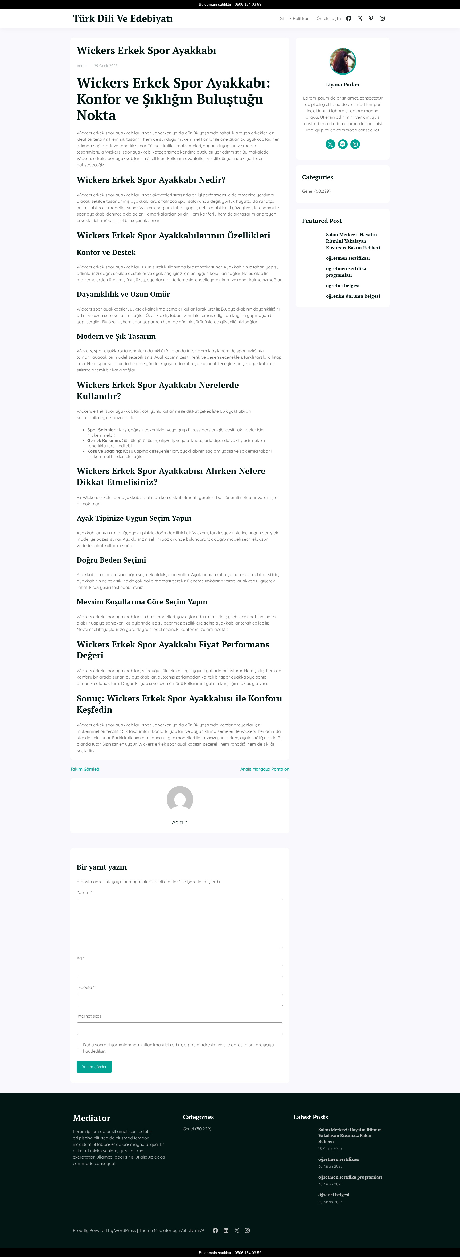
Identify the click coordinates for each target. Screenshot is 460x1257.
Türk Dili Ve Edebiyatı (123, 18)
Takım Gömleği (85, 769)
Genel (307, 191)
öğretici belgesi (343, 285)
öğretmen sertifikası (348, 258)
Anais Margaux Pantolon (264, 769)
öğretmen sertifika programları (346, 271)
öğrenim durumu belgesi (353, 296)
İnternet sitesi (89, 1016)
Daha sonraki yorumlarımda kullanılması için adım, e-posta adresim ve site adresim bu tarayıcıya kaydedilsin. (178, 1048)
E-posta (86, 987)
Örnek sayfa (329, 18)
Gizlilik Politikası (295, 18)
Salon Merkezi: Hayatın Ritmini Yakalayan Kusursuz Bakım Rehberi (353, 241)
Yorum (84, 892)
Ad (80, 958)
